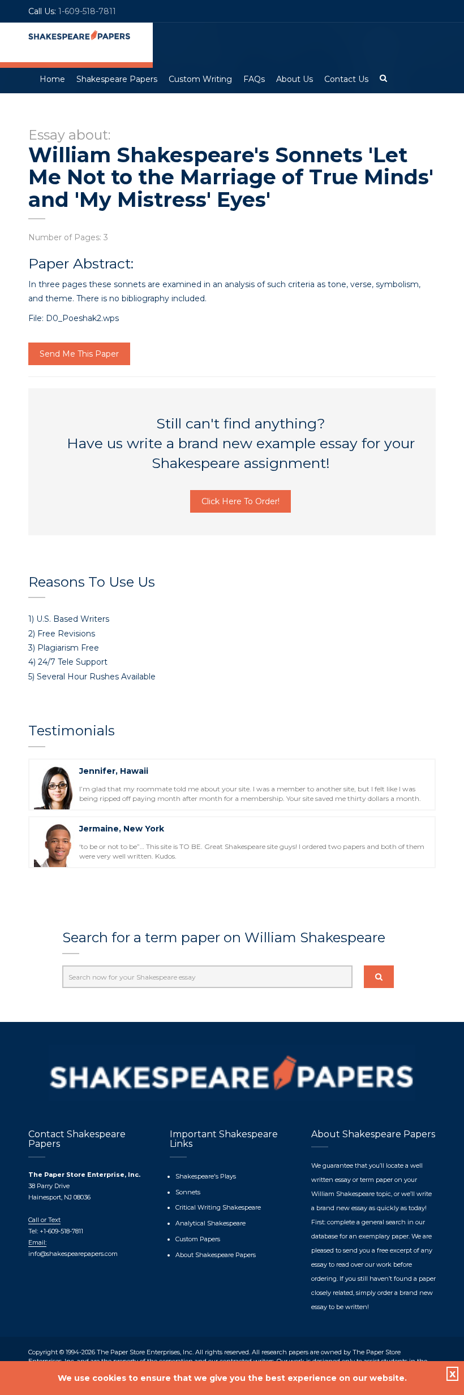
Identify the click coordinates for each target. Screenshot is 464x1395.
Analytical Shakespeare (210, 1223)
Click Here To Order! (240, 501)
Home (52, 79)
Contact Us (346, 79)
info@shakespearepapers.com (73, 1254)
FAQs (254, 79)
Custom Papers (197, 1239)
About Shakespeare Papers (215, 1255)
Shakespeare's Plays (205, 1176)
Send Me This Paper (79, 354)
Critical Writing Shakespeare (218, 1207)
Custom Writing (200, 79)
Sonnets (187, 1192)
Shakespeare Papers (116, 79)
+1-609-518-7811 (60, 1231)
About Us (294, 79)
